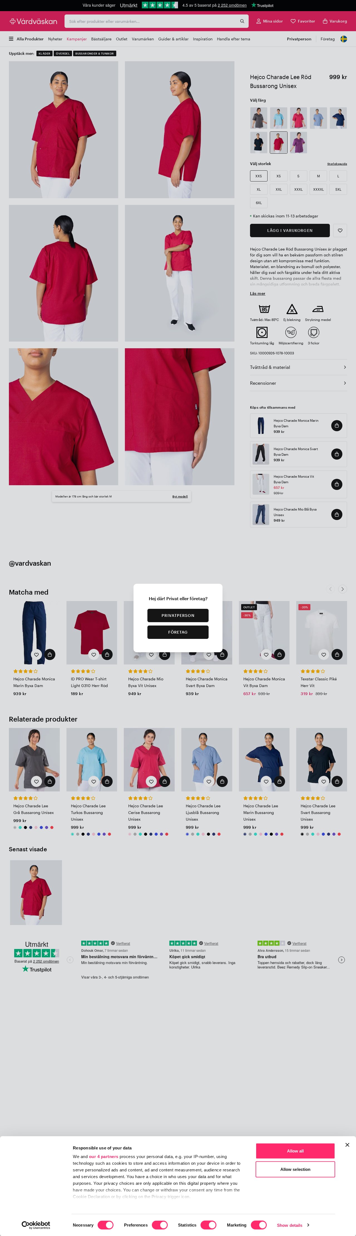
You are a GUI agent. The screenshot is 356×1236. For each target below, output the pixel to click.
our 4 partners (103, 1156)
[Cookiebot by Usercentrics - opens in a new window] (36, 1225)
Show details (289, 1225)
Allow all (295, 1151)
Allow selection (295, 1169)
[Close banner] (347, 1145)
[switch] (160, 1225)
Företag (178, 632)
